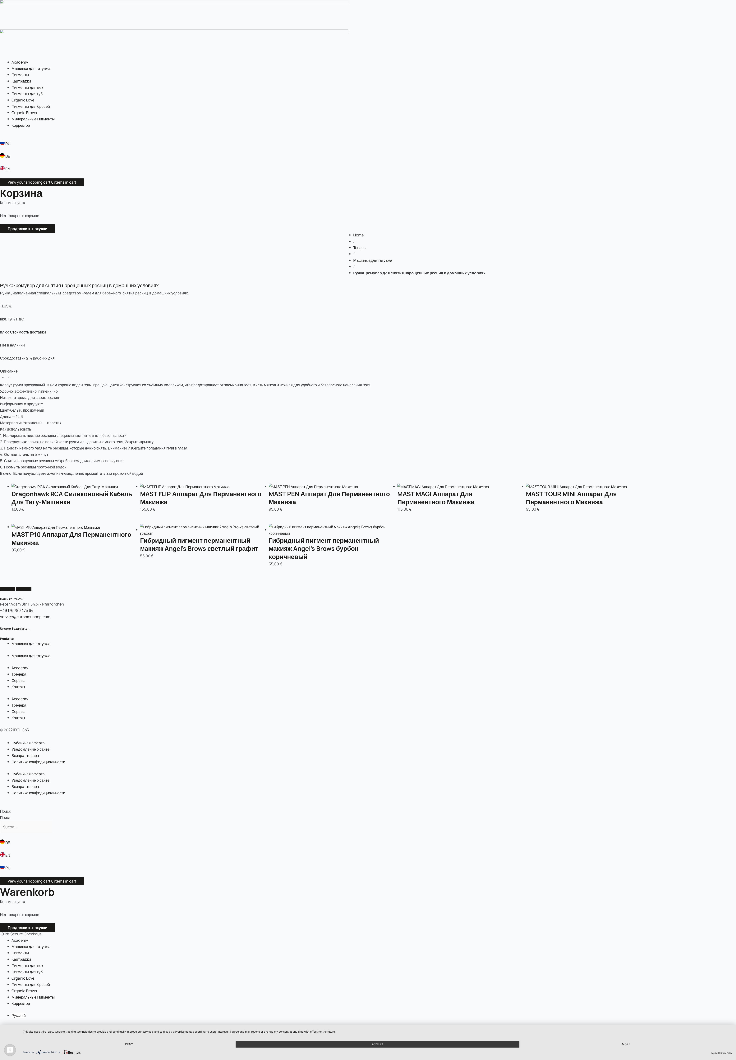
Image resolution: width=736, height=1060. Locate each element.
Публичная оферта (28, 742)
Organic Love (23, 100)
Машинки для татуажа (31, 68)
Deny (129, 1044)
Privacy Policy (725, 1053)
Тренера (19, 674)
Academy (20, 62)
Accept (377, 1044)
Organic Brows (24, 112)
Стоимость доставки (28, 332)
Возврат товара (25, 755)
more (626, 1044)
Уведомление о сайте (30, 749)
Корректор (21, 125)
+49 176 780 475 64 (16, 610)
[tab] (368, 375)
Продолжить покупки (27, 228)
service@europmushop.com (25, 616)
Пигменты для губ (27, 93)
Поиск (5, 811)
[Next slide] (23, 589)
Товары (359, 247)
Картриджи (21, 81)
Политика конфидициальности (38, 761)
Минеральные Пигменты (33, 119)
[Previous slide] (7, 589)
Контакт (18, 686)
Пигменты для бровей (31, 106)
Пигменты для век (27, 87)
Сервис (18, 680)
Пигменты (20, 74)
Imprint (714, 1053)
